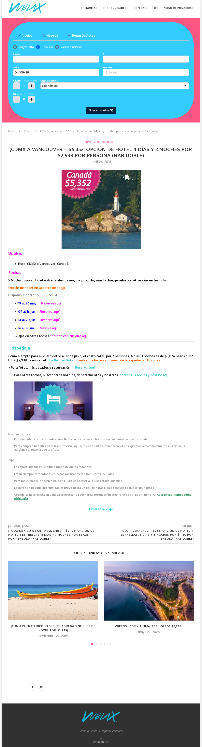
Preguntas (89, 7)
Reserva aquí (51, 303)
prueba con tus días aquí (69, 336)
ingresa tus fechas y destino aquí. (145, 375)
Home (11, 131)
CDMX (27, 131)
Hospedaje (139, 7)
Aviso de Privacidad (179, 7)
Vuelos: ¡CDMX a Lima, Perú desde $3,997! (149, 626)
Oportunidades (114, 7)
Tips (155, 7)
